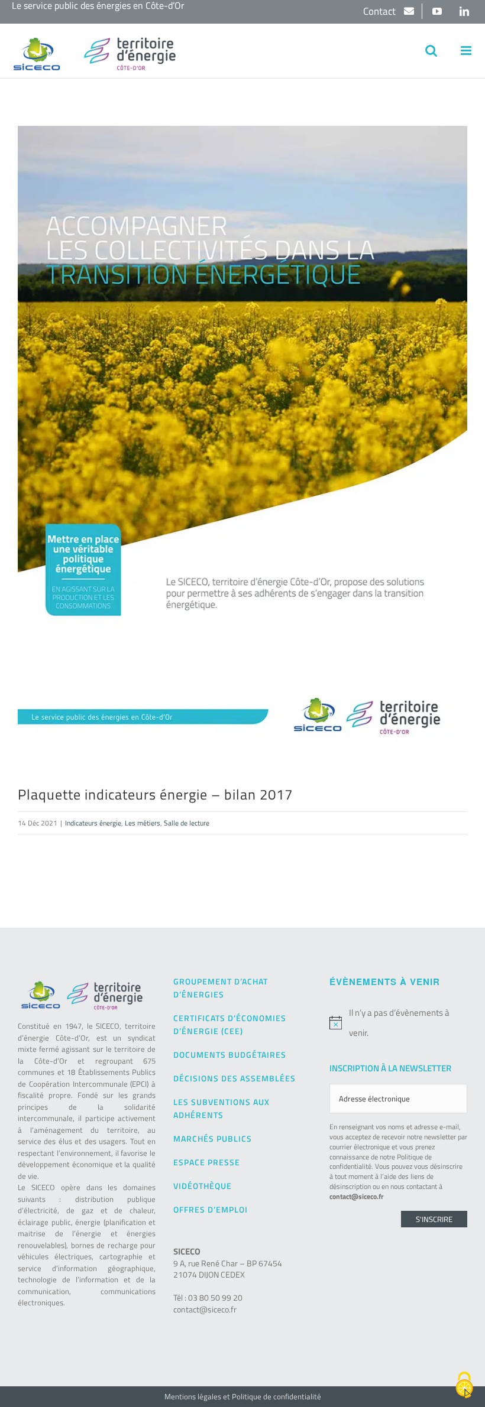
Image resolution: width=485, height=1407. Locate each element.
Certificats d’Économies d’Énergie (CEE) (229, 1024)
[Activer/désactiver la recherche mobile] (431, 50)
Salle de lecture (186, 822)
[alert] (398, 1023)
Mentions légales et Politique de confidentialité (242, 1396)
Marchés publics (212, 1138)
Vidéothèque (202, 1185)
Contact (380, 11)
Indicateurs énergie (93, 822)
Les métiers (142, 822)
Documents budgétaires (229, 1054)
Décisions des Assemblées (234, 1078)
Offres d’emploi (210, 1209)
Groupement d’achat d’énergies (220, 987)
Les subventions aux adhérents (221, 1108)
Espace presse (206, 1162)
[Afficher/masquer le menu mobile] (467, 50)
